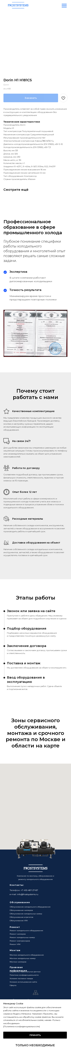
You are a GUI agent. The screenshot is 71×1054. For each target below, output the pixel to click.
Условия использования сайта (23, 982)
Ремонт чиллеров (18, 934)
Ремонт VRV (15, 944)
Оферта (13, 985)
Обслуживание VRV (19, 920)
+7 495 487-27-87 (29, 890)
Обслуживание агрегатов (21, 917)
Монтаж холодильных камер (23, 958)
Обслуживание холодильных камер (26, 914)
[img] (64, 5)
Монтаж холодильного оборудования (27, 955)
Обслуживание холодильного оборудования (30, 907)
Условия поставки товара (21, 978)
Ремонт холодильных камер (22, 937)
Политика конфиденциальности (24, 975)
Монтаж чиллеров (18, 962)
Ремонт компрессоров (20, 941)
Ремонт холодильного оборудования (26, 930)
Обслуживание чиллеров (21, 910)
